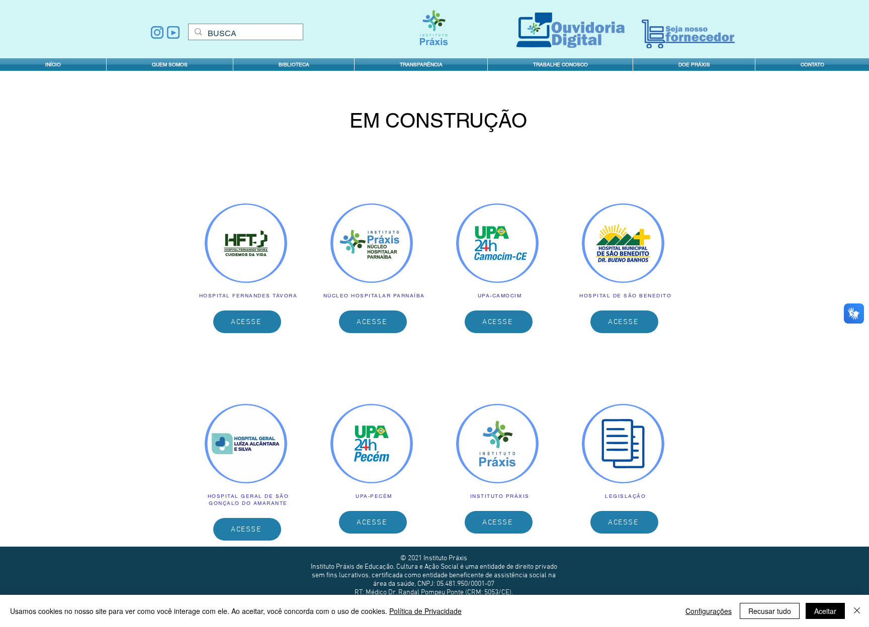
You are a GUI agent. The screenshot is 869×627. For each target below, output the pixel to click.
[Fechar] (857, 611)
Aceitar (825, 611)
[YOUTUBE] (173, 32)
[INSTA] (157, 32)
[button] (421, 64)
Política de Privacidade (425, 611)
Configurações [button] (708, 611)
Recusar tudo (769, 611)
